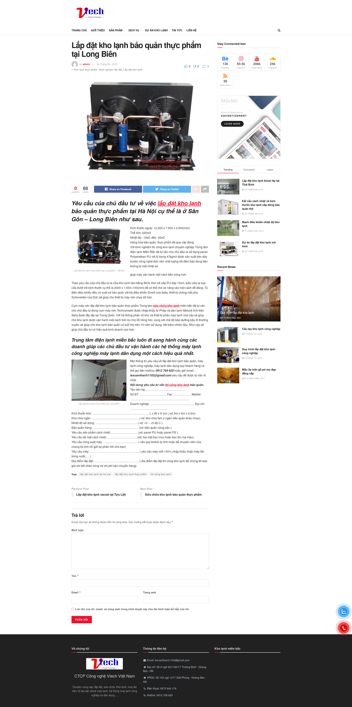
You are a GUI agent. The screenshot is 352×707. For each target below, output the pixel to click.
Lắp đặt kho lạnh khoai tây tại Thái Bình (260, 182)
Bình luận (78, 530)
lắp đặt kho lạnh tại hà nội (95, 474)
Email (76, 592)
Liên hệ (191, 30)
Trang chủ (79, 30)
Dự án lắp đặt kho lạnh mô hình (259, 244)
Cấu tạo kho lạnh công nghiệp (261, 329)
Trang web (149, 592)
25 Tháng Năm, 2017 (254, 378)
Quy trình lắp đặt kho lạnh (237, 312)
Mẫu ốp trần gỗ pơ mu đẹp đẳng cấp (259, 371)
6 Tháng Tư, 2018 (253, 333)
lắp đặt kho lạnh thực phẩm (131, 474)
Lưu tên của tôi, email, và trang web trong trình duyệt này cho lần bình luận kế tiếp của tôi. (132, 609)
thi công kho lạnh (177, 385)
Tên (75, 576)
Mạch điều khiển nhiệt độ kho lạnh (261, 224)
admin (86, 64)
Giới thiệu (98, 30)
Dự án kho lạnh (156, 30)
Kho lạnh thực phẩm (85, 69)
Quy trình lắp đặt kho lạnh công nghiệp (258, 351)
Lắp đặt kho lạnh (132, 69)
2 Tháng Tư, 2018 (253, 357)
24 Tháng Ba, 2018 (107, 64)
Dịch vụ (134, 30)
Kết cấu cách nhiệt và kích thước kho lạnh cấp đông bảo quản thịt (261, 205)
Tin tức (177, 30)
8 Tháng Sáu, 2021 (231, 317)
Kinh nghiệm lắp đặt (110, 69)
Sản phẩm (115, 30)
